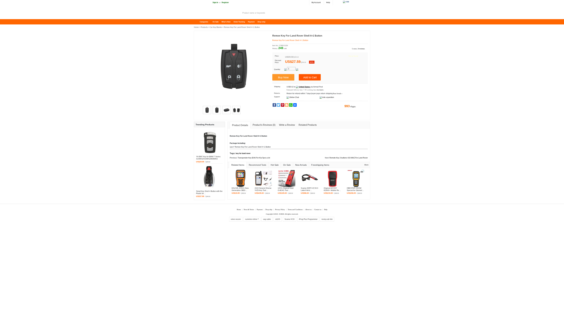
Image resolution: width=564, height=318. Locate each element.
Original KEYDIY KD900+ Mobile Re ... (332, 189)
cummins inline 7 (252, 219)
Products (204, 27)
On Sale (216, 22)
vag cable (267, 219)
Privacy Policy (280, 209)
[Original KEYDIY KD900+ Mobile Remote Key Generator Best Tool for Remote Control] (332, 178)
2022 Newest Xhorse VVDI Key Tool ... (263, 189)
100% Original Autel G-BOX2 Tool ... (286, 189)
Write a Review (287, 125)
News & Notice (249, 209)
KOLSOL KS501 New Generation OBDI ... (240, 189)
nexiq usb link (327, 219)
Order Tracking (239, 22)
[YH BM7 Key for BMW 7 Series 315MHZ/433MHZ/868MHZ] (209, 142)
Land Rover (248, 136)
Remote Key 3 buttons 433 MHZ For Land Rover (348, 158)
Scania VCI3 (289, 219)
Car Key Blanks (216, 27)
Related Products (308, 125)
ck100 (277, 219)
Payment (251, 22)
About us (308, 209)
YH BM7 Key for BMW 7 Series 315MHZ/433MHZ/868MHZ (208, 158)
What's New (226, 22)
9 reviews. (361, 49)
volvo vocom (236, 219)
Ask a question (328, 97)
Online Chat (294, 97)
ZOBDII (281, 214)
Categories (204, 22)
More (366, 165)
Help (328, 2)
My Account (316, 2)
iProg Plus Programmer (308, 219)
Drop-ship (261, 22)
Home (197, 22)
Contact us (317, 209)
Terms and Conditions (295, 209)
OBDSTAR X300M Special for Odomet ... (355, 189)
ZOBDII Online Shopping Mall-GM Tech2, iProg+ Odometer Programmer (217, 13)
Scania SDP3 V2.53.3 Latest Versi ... (309, 189)
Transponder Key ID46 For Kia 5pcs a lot (254, 158)
